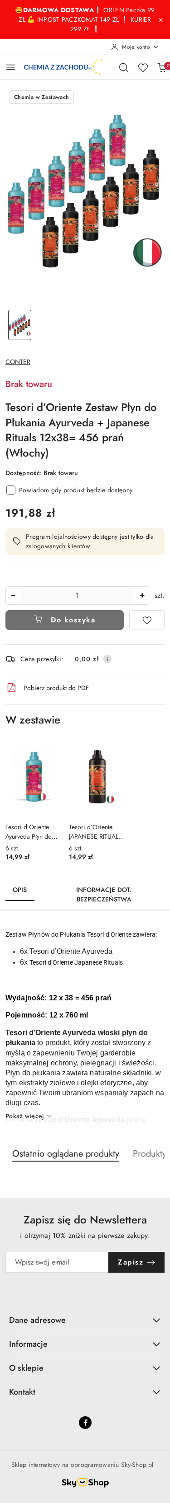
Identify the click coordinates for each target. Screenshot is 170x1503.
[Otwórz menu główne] (10, 67)
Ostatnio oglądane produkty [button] (65, 1153)
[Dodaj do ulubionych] (147, 620)
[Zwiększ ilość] (142, 595)
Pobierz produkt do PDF (56, 687)
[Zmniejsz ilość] (12, 595)
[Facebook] (85, 1422)
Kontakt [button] (22, 1392)
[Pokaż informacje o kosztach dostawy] (107, 659)
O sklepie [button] (26, 1368)
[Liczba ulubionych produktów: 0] (143, 67)
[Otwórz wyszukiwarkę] (124, 67)
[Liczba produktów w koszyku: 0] (162, 67)
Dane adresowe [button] (37, 1320)
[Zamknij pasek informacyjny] (160, 20)
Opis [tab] (20, 889)
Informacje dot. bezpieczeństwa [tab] (103, 894)
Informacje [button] (28, 1344)
